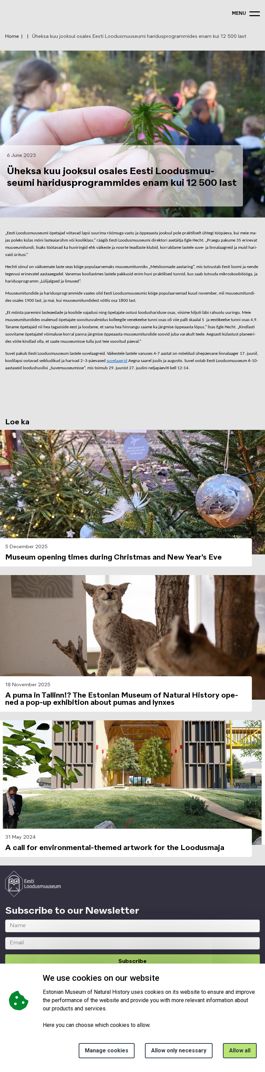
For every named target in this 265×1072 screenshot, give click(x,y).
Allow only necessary (178, 1050)
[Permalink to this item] (143, 911)
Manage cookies (106, 1050)
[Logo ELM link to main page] (33, 884)
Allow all (240, 1050)
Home (12, 36)
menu (239, 13)
